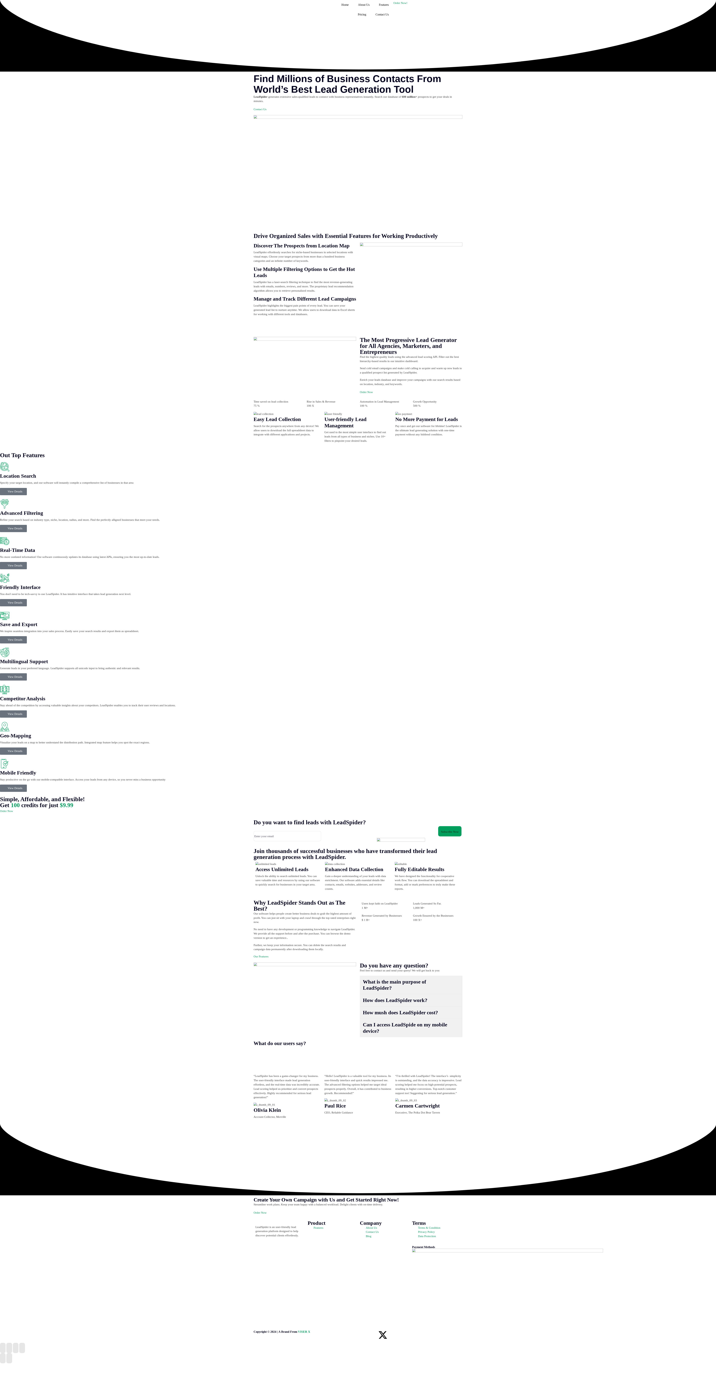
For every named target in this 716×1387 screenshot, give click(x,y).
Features (384, 4)
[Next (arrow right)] (9, 1358)
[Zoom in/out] (3, 1348)
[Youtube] (413, 1335)
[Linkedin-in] (372, 1335)
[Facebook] (362, 1335)
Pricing (362, 14)
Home (345, 4)
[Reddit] (423, 1335)
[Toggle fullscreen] (9, 1348)
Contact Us (382, 14)
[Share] (15, 1348)
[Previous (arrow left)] (3, 1358)
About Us (364, 4)
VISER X (304, 1331)
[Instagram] (393, 1335)
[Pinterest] (403, 1335)
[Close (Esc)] (22, 1348)
